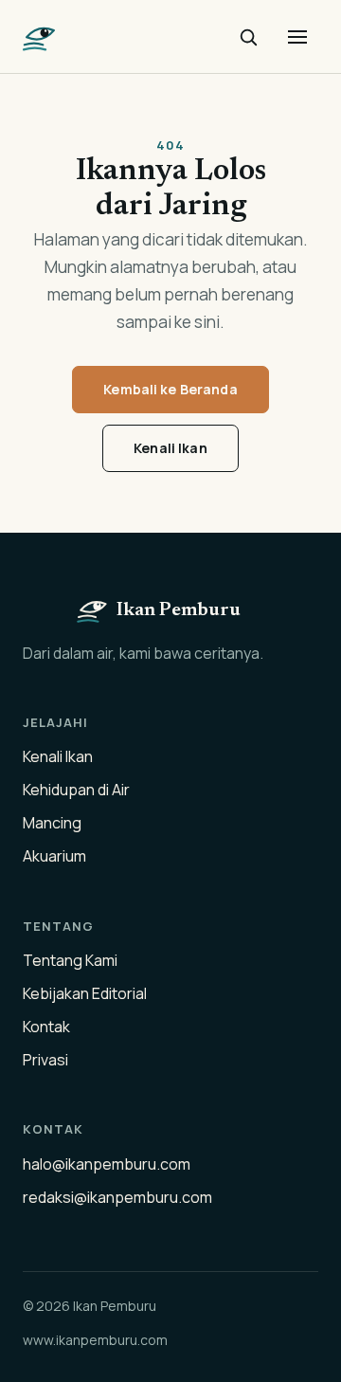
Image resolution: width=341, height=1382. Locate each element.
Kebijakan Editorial (85, 993)
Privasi (45, 1059)
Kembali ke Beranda (170, 389)
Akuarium (54, 856)
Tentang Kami (70, 960)
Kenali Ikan (170, 448)
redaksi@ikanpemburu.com (117, 1197)
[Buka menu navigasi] (297, 37)
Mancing (52, 822)
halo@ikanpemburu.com (106, 1164)
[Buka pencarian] (248, 37)
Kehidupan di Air (76, 789)
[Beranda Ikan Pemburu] (40, 36)
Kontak (46, 1026)
